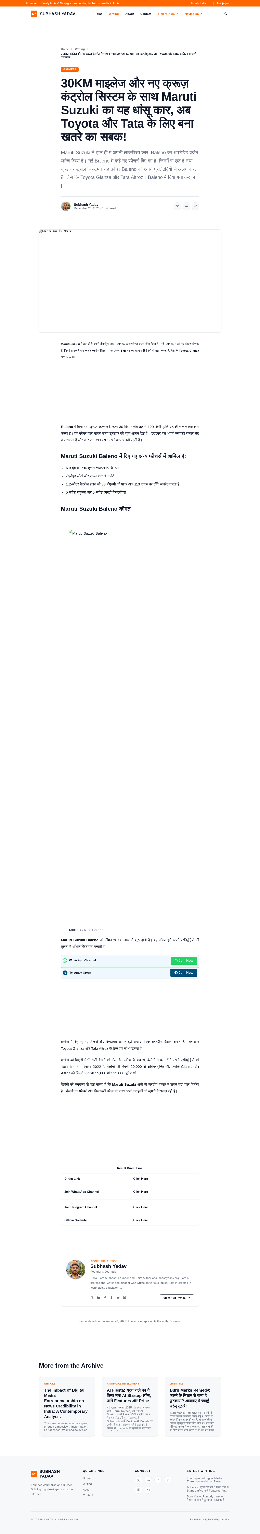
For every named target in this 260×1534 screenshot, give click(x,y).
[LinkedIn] (98, 1298)
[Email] (124, 1298)
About (129, 13)
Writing (114, 13)
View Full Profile (174, 1297)
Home (98, 13)
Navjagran (192, 13)
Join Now (186, 960)
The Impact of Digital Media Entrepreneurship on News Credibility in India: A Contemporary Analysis (204, 1480)
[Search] (226, 14)
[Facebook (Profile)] (111, 1298)
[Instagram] (118, 1298)
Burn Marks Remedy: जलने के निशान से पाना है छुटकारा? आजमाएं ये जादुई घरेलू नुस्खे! (205, 1498)
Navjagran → (225, 3)
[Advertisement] (130, 393)
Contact (145, 13)
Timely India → (200, 3)
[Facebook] (105, 1298)
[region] (130, 1194)
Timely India (166, 13)
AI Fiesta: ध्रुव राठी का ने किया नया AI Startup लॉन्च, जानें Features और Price (208, 1488)
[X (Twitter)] (92, 1298)
